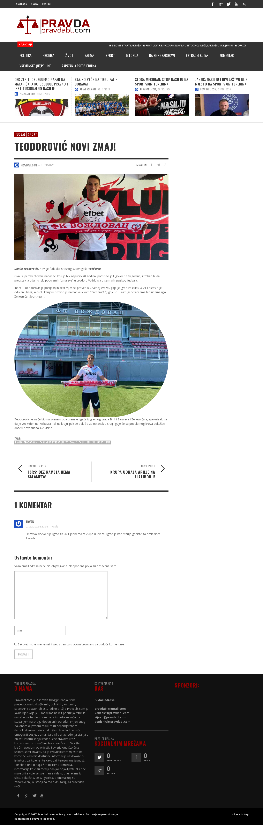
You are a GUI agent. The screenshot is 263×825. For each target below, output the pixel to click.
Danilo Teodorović (26, 442)
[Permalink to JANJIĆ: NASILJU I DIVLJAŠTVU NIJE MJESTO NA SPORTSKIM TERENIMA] (162, 105)
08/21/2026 (43, 89)
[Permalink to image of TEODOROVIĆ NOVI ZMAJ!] (91, 216)
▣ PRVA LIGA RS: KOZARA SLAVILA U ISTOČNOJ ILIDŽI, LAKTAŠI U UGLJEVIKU (169, 45)
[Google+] (220, 4)
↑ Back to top (240, 814)
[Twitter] (228, 4)
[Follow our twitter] (99, 757)
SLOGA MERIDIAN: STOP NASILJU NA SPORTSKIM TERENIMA (101, 82)
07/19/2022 (47, 165)
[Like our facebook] (136, 757)
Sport (32, 134)
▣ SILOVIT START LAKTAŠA (106, 45)
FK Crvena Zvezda (50, 442)
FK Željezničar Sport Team (94, 442)
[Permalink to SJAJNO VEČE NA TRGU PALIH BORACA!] (41, 105)
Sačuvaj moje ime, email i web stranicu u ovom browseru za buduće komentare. (71, 644)
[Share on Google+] (165, 165)
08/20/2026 (104, 89)
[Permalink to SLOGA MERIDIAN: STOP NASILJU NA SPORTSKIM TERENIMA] (102, 105)
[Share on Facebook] (151, 165)
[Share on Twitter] (158, 165)
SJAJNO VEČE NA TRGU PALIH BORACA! (36, 82)
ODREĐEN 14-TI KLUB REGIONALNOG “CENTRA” (222, 82)
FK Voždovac (69, 442)
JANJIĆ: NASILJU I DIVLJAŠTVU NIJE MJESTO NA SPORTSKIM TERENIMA (161, 82)
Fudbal (20, 134)
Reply (55, 526)
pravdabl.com (28, 89)
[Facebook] (212, 4)
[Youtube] (236, 4)
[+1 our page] (99, 770)
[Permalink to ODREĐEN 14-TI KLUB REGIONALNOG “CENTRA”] (222, 105)
